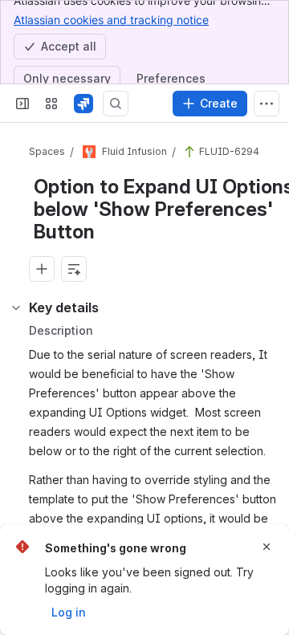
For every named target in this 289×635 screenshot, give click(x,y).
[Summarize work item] (74, 269)
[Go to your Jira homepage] (83, 103)
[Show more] (266, 103)
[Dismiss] (266, 546)
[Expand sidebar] (22, 103)
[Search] (115, 103)
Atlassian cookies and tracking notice (111, 19)
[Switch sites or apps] (51, 103)
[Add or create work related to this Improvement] (42, 269)
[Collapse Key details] (16, 307)
